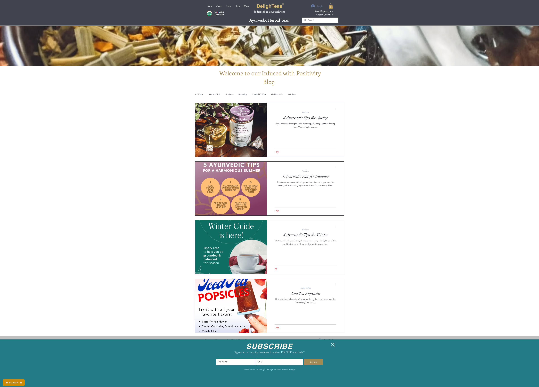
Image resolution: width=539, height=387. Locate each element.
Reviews (14, 382)
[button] (333, 345)
